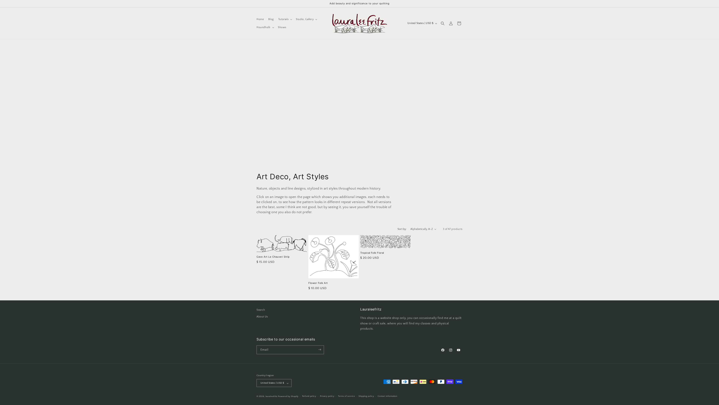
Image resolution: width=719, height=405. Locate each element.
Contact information (387, 396)
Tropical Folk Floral (372, 252)
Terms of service (346, 396)
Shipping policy (366, 396)
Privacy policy (327, 396)
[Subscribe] (319, 349)
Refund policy (309, 396)
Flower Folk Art (318, 282)
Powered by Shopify (288, 396)
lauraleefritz (271, 396)
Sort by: (402, 229)
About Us (262, 316)
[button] (285, 19)
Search (261, 309)
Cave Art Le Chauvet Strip (273, 256)
